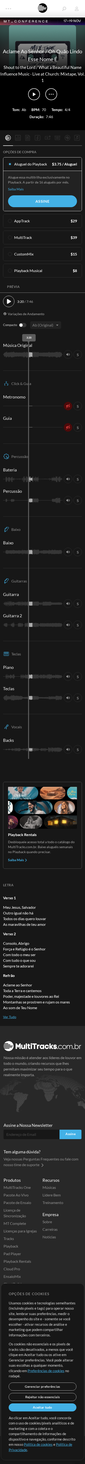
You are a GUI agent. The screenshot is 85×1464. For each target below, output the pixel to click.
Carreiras (50, 1229)
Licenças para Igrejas (20, 1231)
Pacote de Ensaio (17, 1202)
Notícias (49, 1237)
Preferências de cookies (46, 1371)
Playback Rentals (17, 1261)
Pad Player (12, 1253)
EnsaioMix (12, 1276)
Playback (11, 1246)
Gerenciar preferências (42, 1386)
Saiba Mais (16, 189)
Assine (42, 201)
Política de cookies (38, 1444)
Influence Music (15, 73)
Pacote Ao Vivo (16, 1195)
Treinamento (52, 1202)
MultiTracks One (17, 1187)
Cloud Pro (12, 1269)
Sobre (47, 1221)
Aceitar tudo (42, 1407)
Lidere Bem (51, 1195)
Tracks (9, 1238)
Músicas (49, 1187)
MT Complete (15, 1223)
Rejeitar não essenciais (42, 1397)
